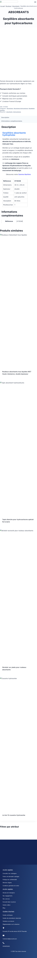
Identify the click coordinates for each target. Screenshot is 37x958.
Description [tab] (5, 117)
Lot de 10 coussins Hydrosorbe (13, 815)
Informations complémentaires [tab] (11, 121)
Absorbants (18, 12)
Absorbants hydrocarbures (21, 108)
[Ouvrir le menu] (35, 2)
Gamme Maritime (24, 174)
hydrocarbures (17, 112)
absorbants (9, 112)
